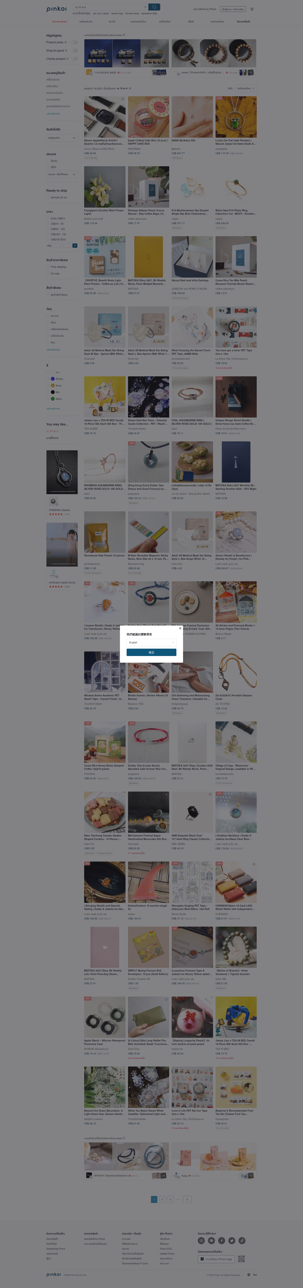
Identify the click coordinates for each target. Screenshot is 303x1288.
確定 (151, 652)
